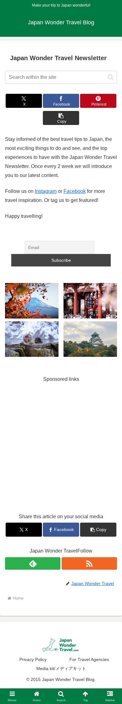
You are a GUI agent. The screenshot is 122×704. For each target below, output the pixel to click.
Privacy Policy (33, 659)
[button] (110, 77)
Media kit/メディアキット (61, 668)
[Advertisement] (61, 444)
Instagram (46, 191)
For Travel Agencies (89, 659)
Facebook (75, 191)
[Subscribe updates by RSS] (89, 563)
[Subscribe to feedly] (32, 563)
